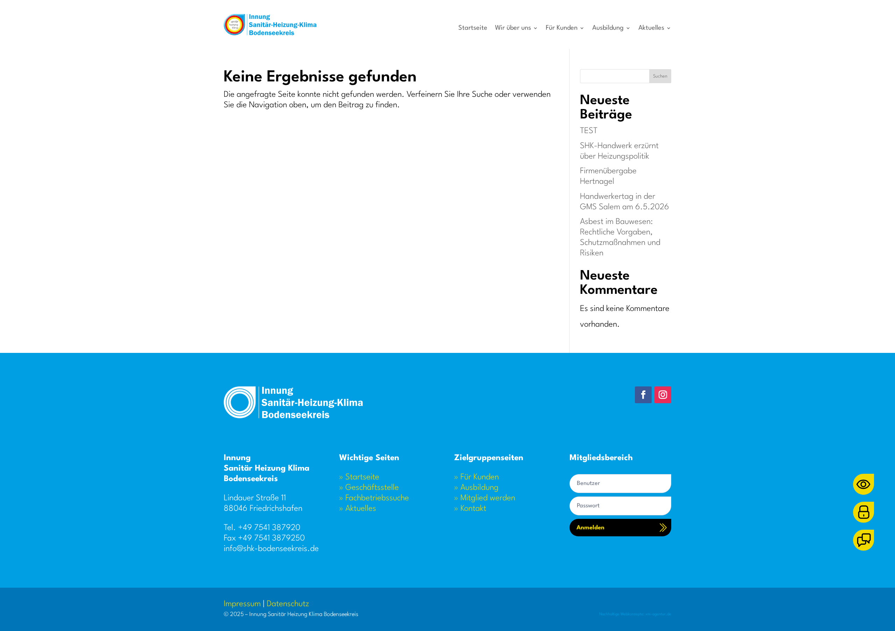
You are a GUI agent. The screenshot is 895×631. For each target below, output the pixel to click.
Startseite (472, 28)
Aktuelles (651, 28)
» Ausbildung (476, 488)
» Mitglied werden (484, 498)
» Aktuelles (357, 509)
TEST (588, 131)
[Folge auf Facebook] (643, 394)
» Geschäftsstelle (369, 488)
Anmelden (590, 528)
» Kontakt (470, 509)
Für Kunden (562, 28)
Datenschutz (288, 604)
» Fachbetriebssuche (374, 498)
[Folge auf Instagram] (662, 394)
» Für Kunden (476, 477)
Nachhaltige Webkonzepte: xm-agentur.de (635, 614)
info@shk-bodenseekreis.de (271, 549)
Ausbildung (608, 28)
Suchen (660, 76)
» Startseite (359, 477)
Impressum (242, 604)
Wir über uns (513, 28)
